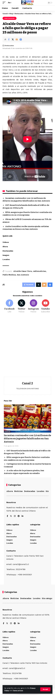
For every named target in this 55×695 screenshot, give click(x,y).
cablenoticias (39, 271)
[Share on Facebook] (8, 39)
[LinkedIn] (22, 516)
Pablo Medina (9, 275)
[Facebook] (9, 306)
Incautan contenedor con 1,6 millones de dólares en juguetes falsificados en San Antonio (27, 438)
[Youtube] (45, 306)
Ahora (9, 491)
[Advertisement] (27, 346)
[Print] (20, 39)
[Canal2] (27, 2)
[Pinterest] (18, 516)
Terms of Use (18, 690)
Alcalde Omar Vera (22, 271)
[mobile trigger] (5, 2)
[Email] (16, 39)
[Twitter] (21, 306)
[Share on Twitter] (12, 39)
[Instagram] (33, 306)
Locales (40, 491)
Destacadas (9, 18)
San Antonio (23, 275)
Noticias (18, 491)
